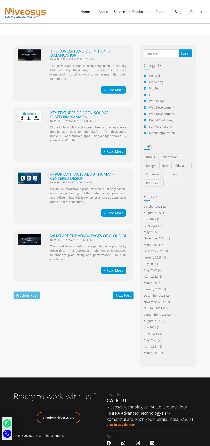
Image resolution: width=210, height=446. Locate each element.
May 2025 (152, 232)
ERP (151, 95)
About (103, 11)
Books (150, 157)
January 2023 (155, 257)
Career (160, 11)
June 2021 (153, 334)
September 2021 (157, 315)
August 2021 (154, 321)
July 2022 (152, 264)
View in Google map (121, 425)
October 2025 (155, 206)
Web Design (157, 101)
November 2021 (157, 302)
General (154, 76)
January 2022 (155, 289)
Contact (196, 11)
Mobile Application (162, 133)
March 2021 (154, 353)
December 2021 (157, 295)
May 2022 (152, 270)
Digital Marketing (161, 120)
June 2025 (153, 226)
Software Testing (160, 126)
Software (152, 174)
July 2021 (152, 327)
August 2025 (154, 213)
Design (151, 166)
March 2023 (154, 245)
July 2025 (152, 219)
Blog (178, 11)
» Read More (113, 90)
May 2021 (152, 340)
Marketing (156, 82)
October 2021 (155, 308)
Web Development (161, 107)
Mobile (154, 88)
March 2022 (154, 283)
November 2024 (157, 238)
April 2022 (153, 276)
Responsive (169, 157)
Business (170, 174)
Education (182, 166)
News (165, 166)
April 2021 (153, 346)
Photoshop (153, 183)
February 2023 (156, 251)
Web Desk (60, 59)
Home (85, 11)
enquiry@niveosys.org (58, 418)
